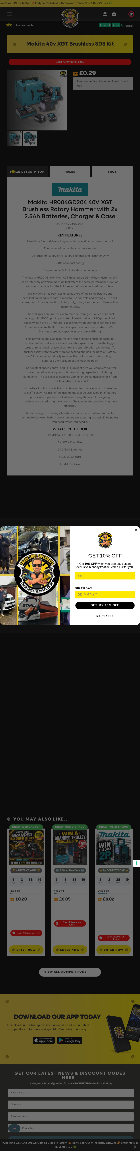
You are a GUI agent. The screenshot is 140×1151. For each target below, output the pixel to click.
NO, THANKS (105, 616)
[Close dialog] (136, 530)
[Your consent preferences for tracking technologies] (136, 863)
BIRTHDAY (84, 588)
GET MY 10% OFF (105, 605)
